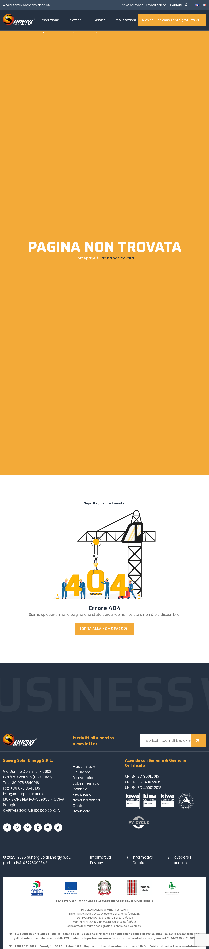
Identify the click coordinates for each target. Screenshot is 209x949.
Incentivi (80, 788)
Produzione (49, 20)
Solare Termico (86, 783)
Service (100, 20)
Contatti (176, 5)
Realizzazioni (125, 20)
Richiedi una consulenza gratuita (168, 20)
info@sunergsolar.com (23, 793)
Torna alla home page (101, 628)
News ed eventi (132, 5)
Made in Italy (84, 766)
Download (81, 811)
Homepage (85, 258)
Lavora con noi (156, 5)
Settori (76, 20)
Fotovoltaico (83, 777)
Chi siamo (81, 772)
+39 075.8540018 (24, 782)
